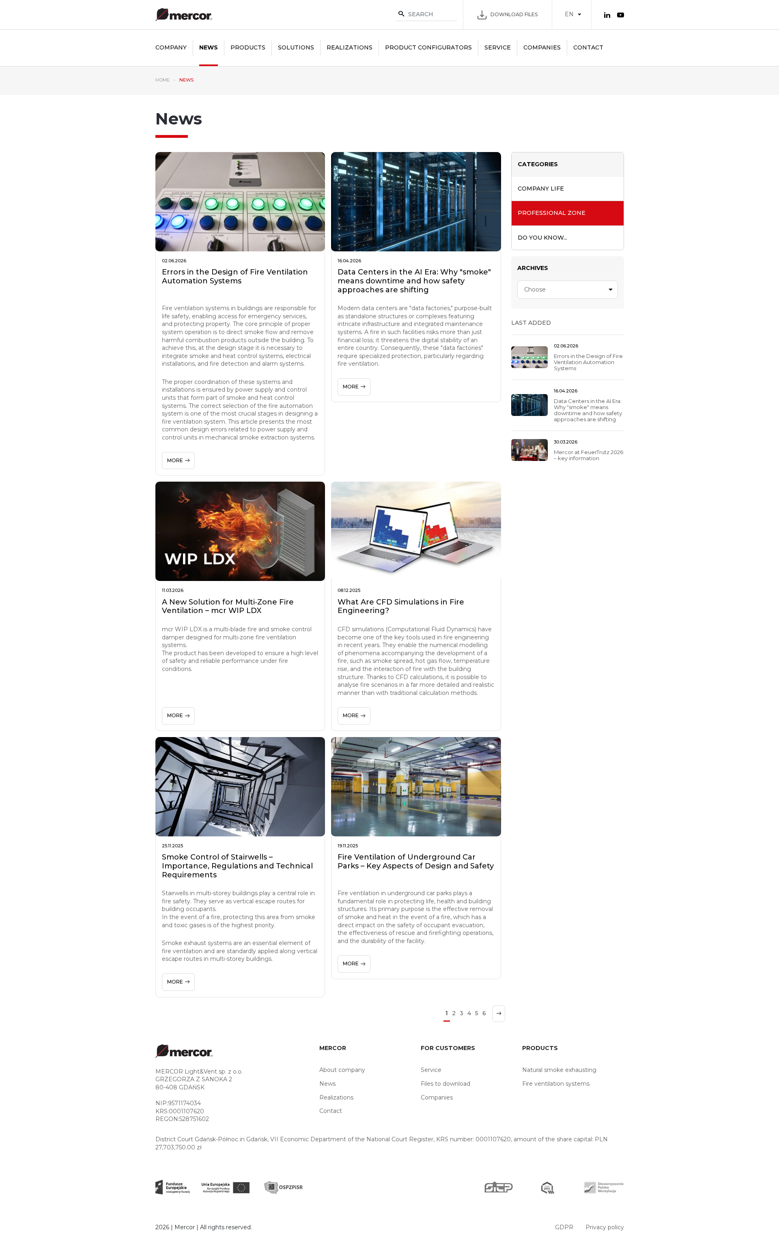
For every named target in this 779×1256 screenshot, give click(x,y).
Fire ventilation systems (556, 1083)
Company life (541, 188)
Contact (588, 47)
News (208, 47)
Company (171, 47)
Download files (514, 14)
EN (569, 14)
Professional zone (551, 212)
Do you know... (542, 237)
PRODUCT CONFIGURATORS (428, 47)
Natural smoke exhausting (559, 1070)
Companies (542, 47)
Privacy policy (604, 1227)
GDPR (564, 1227)
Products (247, 47)
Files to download (445, 1083)
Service (497, 47)
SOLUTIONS (296, 47)
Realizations (349, 47)
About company (342, 1070)
